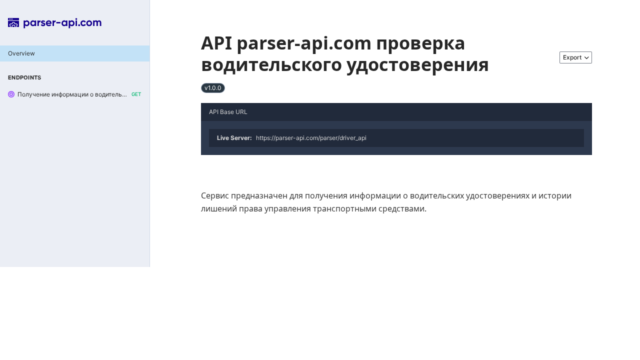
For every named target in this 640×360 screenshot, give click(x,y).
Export (572, 57)
